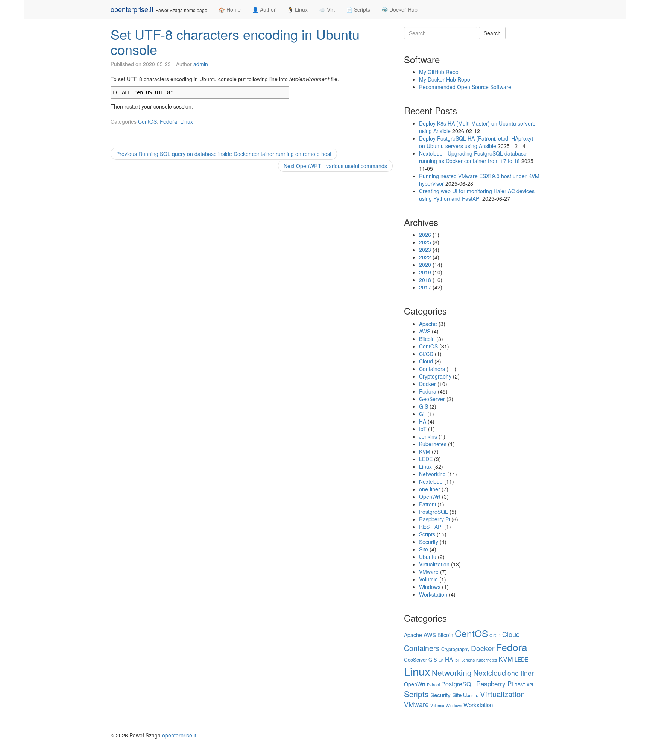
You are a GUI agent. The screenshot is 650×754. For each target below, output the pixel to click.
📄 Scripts (358, 9)
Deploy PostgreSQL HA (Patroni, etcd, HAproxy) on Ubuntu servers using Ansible (476, 142)
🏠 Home (230, 9)
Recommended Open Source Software (465, 87)
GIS (423, 406)
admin (200, 64)
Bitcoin (427, 338)
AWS (424, 331)
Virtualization (434, 564)
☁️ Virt (327, 9)
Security (428, 541)
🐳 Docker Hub (399, 9)
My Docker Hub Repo (444, 79)
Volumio (428, 579)
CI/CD (426, 353)
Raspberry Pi (434, 519)
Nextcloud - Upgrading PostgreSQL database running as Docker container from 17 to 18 (473, 157)
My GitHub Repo (439, 72)
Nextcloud (431, 481)
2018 (425, 279)
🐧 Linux (297, 9)
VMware (429, 571)
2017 (425, 287)
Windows (429, 586)
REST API (431, 526)
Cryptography (435, 376)
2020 (425, 264)
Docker (427, 384)
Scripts (427, 534)
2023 (425, 249)
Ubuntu (427, 556)
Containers (432, 368)
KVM (424, 451)
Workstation (433, 594)
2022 (425, 257)
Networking (432, 474)
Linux (186, 121)
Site (423, 549)
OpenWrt (429, 496)
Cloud (426, 361)
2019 (425, 272)
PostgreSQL (433, 511)
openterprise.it (132, 9)
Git (422, 414)
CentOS (147, 121)
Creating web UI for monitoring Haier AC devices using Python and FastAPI (477, 194)
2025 (425, 242)
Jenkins (428, 436)
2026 (425, 234)
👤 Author (264, 9)
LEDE (426, 459)
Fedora (168, 121)
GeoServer (432, 399)
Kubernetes (432, 444)
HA (422, 421)
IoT (423, 429)
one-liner (429, 489)
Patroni (427, 504)
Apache (428, 323)
